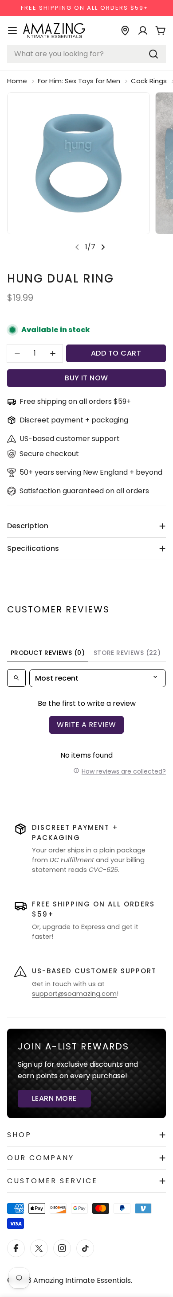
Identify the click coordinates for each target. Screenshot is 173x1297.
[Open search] (16, 678)
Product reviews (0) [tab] (48, 652)
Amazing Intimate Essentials (82, 1280)
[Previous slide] (77, 247)
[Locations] (125, 30)
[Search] (153, 54)
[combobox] (86, 54)
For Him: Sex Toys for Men (79, 80)
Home (17, 80)
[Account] (143, 30)
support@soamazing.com (74, 993)
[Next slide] (103, 247)
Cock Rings (149, 80)
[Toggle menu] (12, 30)
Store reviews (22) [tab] (127, 652)
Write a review (86, 725)
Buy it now (86, 378)
